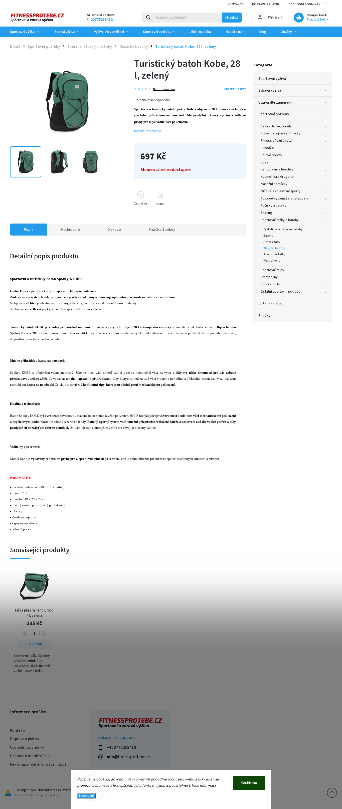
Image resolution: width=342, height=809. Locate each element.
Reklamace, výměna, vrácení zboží (38, 764)
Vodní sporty (270, 284)
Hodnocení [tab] (70, 229)
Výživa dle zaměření (275, 102)
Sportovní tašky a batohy (280, 220)
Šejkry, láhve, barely (276, 126)
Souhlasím (249, 783)
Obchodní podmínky (304, 4)
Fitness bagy (271, 242)
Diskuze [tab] (114, 229)
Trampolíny (269, 277)
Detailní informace (147, 131)
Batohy (268, 235)
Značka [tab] (161, 229)
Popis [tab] (28, 229)
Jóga (264, 162)
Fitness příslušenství (276, 140)
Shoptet (29, 795)
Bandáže (267, 147)
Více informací (204, 785)
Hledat (231, 17)
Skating (266, 212)
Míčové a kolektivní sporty (281, 191)
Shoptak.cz (52, 795)
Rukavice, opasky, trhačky (281, 133)
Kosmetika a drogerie (277, 176)
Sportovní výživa (272, 78)
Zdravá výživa (269, 90)
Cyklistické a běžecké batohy (282, 229)
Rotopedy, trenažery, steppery (285, 198)
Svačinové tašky (274, 254)
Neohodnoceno (164, 89)
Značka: (235, 89)
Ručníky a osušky (274, 205)
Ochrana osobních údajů (30, 756)
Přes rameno (271, 260)
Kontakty (236, 4)
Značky (264, 315)
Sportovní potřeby (273, 114)
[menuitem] (28, 32)
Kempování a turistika (277, 169)
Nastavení (86, 796)
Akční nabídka (270, 304)
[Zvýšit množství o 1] (44, 633)
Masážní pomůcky (274, 183)
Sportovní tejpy (272, 270)
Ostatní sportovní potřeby (281, 291)
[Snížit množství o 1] (25, 633)
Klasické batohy (274, 248)
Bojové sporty (271, 155)
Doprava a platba (266, 4)
